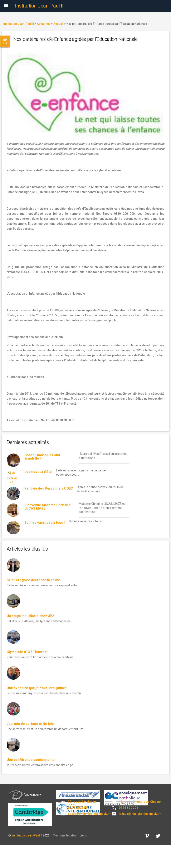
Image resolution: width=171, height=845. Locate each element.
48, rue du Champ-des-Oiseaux (140, 801)
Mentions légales (64, 835)
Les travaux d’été (38, 472)
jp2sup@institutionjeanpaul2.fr (140, 813)
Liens (83, 835)
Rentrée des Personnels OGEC (48, 488)
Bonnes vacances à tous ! (44, 523)
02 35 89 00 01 (128, 807)
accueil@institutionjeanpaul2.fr (89, 813)
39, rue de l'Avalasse (82, 801)
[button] (6, 6)
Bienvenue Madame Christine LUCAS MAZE (47, 506)
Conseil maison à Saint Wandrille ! (42, 456)
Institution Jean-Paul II (26, 835)
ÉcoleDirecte (32, 795)
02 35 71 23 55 (77, 807)
